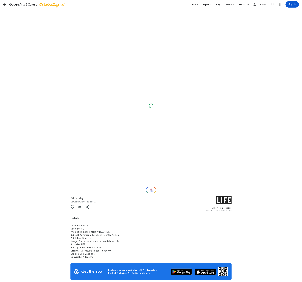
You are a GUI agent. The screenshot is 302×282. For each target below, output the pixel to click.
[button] (4, 4)
